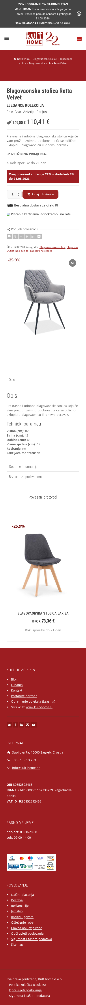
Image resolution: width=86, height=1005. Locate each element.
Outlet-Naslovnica (17, 250)
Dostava (17, 900)
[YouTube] (34, 725)
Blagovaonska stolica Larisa (43, 613)
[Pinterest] (27, 236)
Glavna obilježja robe (26, 928)
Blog (14, 679)
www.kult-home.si (39, 707)
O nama (17, 685)
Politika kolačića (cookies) (27, 984)
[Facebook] (21, 236)
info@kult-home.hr (26, 768)
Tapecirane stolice (41, 250)
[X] (15, 236)
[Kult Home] (43, 38)
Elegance (72, 247)
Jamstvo (16, 911)
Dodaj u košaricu (42, 194)
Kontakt (16, 690)
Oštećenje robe (22, 922)
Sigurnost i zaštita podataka (31, 939)
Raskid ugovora (22, 917)
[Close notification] (79, 13)
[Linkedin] (33, 236)
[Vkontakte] (39, 236)
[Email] (9, 236)
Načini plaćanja (22, 894)
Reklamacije (20, 906)
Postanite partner (24, 696)
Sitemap (17, 944)
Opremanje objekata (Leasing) (33, 701)
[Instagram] (27, 725)
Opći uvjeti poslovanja (27, 933)
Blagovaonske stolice (52, 247)
